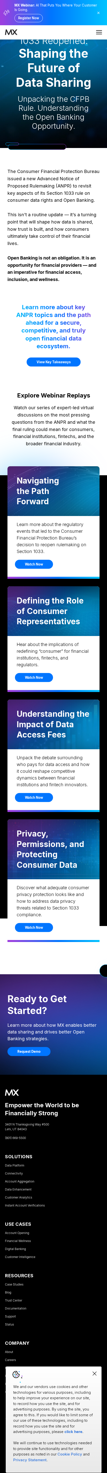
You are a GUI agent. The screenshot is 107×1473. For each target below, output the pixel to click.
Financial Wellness (18, 1241)
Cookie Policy (69, 1454)
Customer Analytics (18, 1197)
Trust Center (13, 1300)
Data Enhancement (18, 1189)
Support (10, 1316)
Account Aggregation (19, 1181)
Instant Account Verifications (25, 1205)
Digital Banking (15, 1249)
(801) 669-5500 (15, 1138)
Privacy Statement (30, 1460)
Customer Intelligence (20, 1257)
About (9, 1352)
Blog (8, 1292)
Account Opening (17, 1233)
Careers (10, 1360)
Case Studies (14, 1284)
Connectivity (14, 1173)
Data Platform (14, 1165)
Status (9, 1324)
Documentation (15, 1308)
